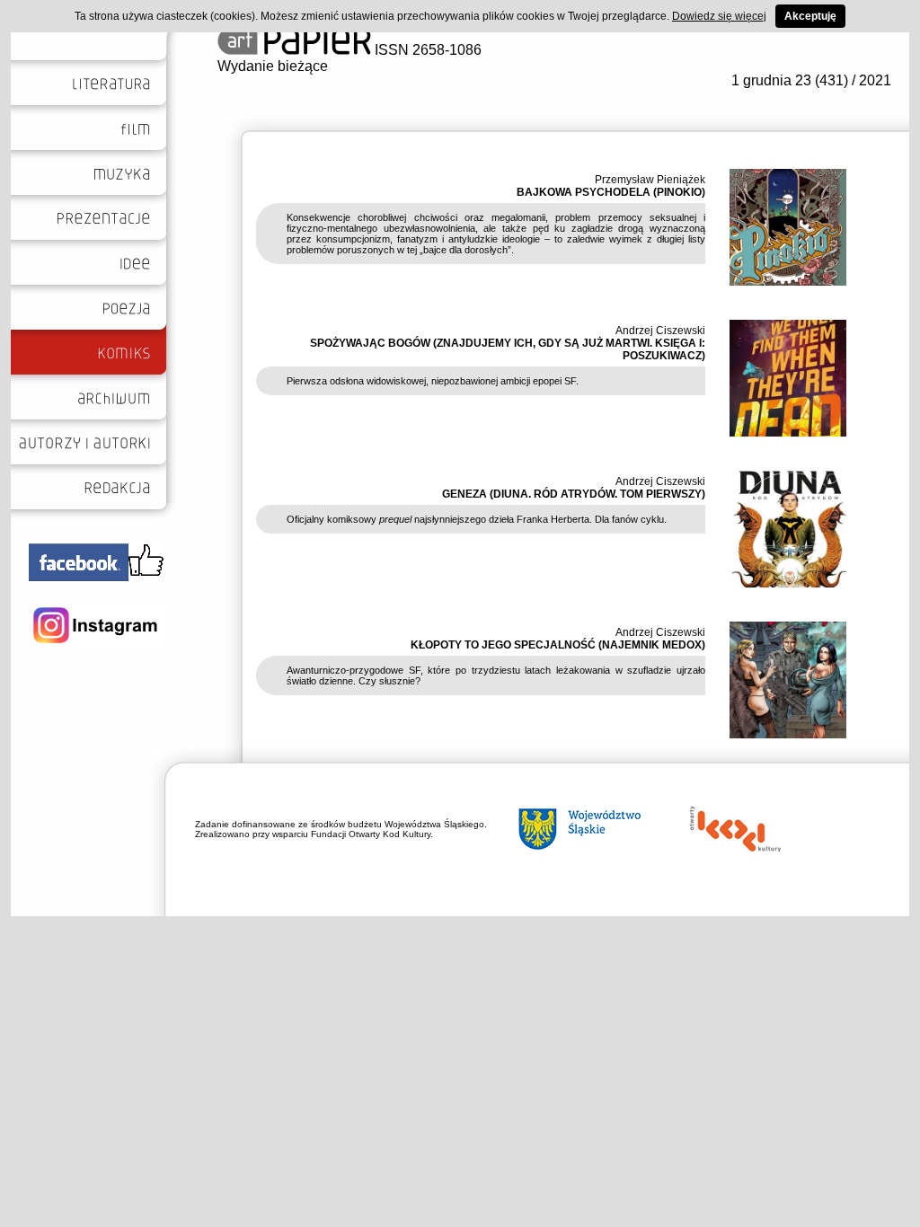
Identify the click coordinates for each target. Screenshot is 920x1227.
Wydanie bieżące (272, 66)
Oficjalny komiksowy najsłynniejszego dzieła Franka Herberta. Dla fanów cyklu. (477, 519)
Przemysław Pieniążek (650, 179)
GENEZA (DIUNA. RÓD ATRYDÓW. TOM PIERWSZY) (573, 494)
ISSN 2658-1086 (426, 49)
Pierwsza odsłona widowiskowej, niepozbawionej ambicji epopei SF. (433, 380)
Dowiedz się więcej (719, 16)
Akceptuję (810, 16)
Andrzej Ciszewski (660, 330)
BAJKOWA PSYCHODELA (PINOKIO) (611, 192)
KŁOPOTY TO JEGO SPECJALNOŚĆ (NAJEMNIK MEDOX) (558, 645)
